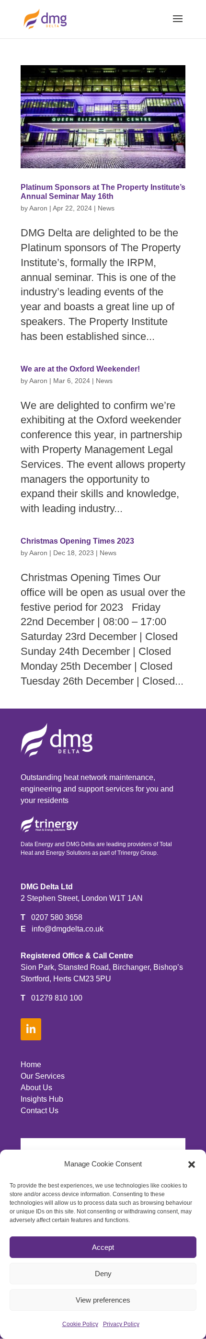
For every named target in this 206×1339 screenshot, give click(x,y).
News (106, 208)
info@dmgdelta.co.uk (67, 929)
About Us (36, 1087)
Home (31, 1064)
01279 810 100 (56, 998)
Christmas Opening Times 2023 (77, 541)
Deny (103, 1273)
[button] (191, 1164)
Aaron (38, 208)
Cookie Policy (80, 1324)
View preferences (103, 1300)
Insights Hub (42, 1099)
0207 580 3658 (56, 917)
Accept (103, 1247)
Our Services (43, 1076)
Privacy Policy (121, 1324)
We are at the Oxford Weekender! (80, 369)
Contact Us (39, 1110)
